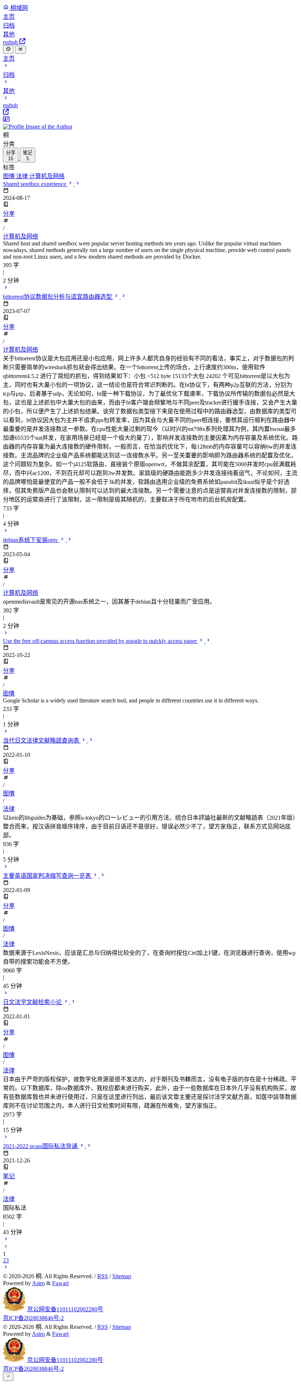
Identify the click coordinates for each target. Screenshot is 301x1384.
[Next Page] (6, 1268)
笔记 (9, 1176)
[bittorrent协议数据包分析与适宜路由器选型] (6, 531)
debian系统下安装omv (31, 540)
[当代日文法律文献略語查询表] (6, 867)
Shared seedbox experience (35, 184)
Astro (38, 1283)
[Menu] (20, 50)
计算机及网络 (47, 176)
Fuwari (60, 1283)
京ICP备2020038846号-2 (33, 1318)
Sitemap (121, 1276)
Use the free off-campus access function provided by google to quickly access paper (100, 641)
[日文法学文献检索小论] (6, 1138)
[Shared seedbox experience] (6, 288)
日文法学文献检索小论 (33, 1002)
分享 (9, 214)
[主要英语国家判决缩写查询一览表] (6, 994)
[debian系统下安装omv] (6, 633)
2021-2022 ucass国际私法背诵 (41, 1146)
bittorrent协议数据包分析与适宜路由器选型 (58, 297)
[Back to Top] (8, 1377)
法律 (22, 176)
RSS (102, 1276)
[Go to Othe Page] (150, 123)
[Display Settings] (8, 50)
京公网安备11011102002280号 (65, 1309)
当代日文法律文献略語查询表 (42, 740)
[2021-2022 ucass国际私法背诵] (6, 1240)
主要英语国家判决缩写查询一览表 (48, 876)
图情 (9, 176)
